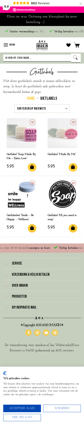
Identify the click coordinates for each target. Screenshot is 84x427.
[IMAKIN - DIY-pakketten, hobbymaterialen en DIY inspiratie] (42, 45)
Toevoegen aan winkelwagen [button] (32, 167)
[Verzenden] (76, 58)
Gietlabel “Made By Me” (62, 154)
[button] (9, 45)
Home (31, 98)
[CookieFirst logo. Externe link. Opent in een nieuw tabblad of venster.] (4, 373)
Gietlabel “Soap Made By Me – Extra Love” (21, 156)
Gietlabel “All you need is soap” (62, 217)
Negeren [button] (52, 22)
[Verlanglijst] (68, 45)
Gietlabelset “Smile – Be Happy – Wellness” (20, 217)
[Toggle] (7, 264)
